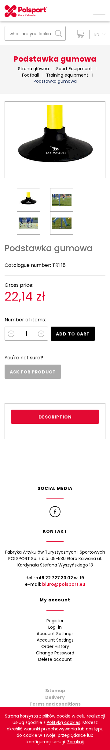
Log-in (55, 627)
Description (55, 417)
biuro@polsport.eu (63, 584)
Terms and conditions (55, 704)
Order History (55, 646)
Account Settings (55, 634)
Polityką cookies (63, 722)
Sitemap (55, 691)
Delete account (55, 659)
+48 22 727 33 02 (54, 578)
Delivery (55, 697)
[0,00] (79, 34)
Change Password (55, 653)
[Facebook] (55, 511)
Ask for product (33, 372)
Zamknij (75, 742)
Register (55, 621)
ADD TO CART (73, 334)
